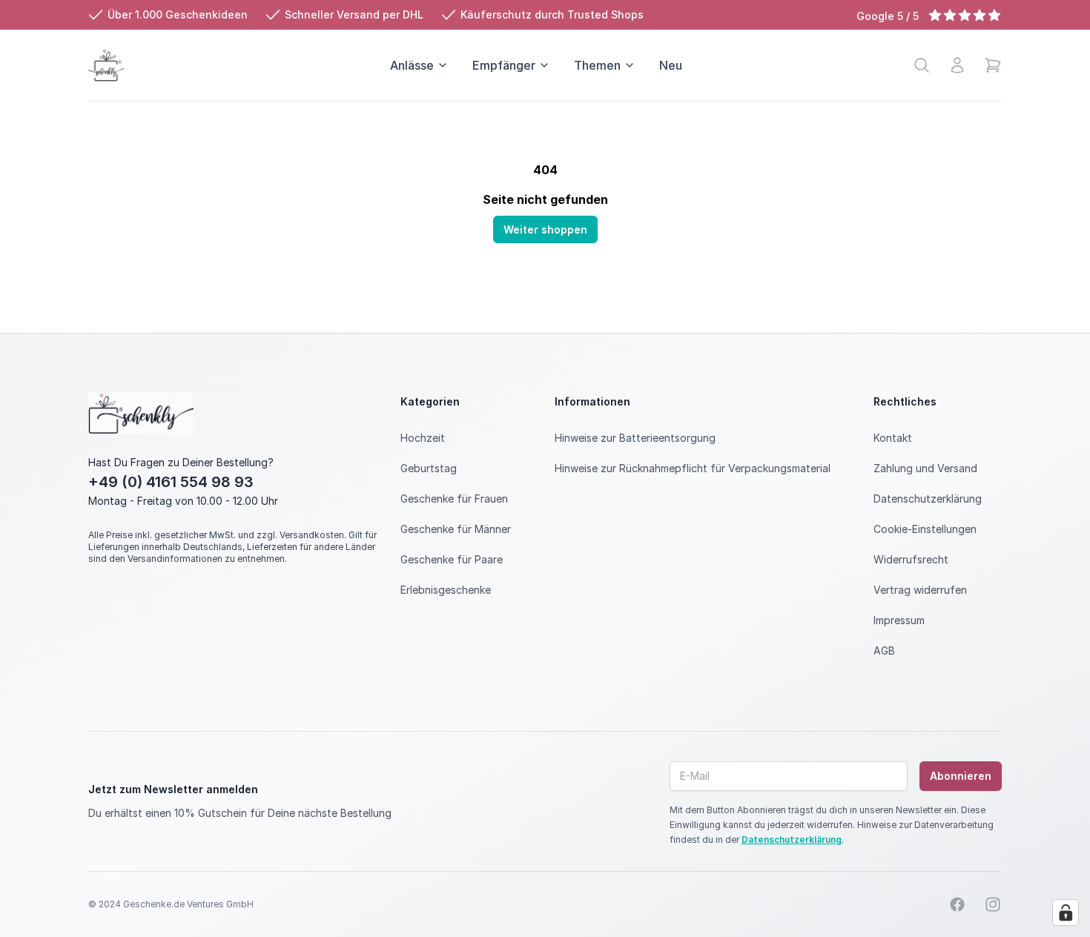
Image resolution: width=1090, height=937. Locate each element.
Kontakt (892, 437)
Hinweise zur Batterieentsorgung (635, 437)
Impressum (899, 620)
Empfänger (503, 65)
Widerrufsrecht (910, 559)
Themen (597, 65)
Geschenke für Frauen (454, 498)
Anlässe (412, 65)
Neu (670, 65)
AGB (884, 650)
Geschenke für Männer (455, 529)
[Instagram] (993, 904)
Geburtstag (428, 468)
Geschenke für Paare (451, 559)
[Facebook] (957, 904)
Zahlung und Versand (925, 468)
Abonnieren (960, 775)
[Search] (922, 65)
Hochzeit (422, 437)
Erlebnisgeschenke (445, 589)
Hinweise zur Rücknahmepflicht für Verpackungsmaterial (692, 468)
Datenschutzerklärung (927, 498)
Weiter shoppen (545, 229)
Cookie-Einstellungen (925, 529)
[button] (993, 65)
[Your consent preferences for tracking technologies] (1065, 912)
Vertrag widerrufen (920, 589)
